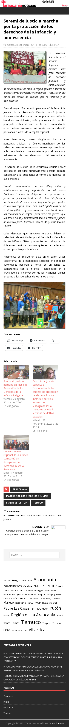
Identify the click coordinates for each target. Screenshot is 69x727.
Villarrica (37, 629)
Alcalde (7, 580)
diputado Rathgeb (34, 590)
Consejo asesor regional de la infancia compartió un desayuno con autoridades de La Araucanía (16, 460)
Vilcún (24, 630)
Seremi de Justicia (16, 502)
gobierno (22, 594)
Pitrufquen (42, 608)
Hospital (41, 594)
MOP (38, 602)
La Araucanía (10, 598)
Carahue (27, 586)
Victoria (16, 630)
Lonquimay (45, 598)
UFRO (7, 630)
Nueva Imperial (49, 602)
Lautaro (22, 598)
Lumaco (56, 598)
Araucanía (44, 579)
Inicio (6, 701)
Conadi (59, 586)
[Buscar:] (34, 555)
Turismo (57, 623)
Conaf (6, 590)
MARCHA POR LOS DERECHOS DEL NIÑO (27, 496)
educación (50, 590)
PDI (32, 608)
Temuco (38, 502)
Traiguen (46, 623)
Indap (50, 594)
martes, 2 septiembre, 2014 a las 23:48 (27, 44)
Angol (16, 580)
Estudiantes (9, 594)
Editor (55, 44)
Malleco (9, 602)
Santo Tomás (11, 623)
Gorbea (32, 594)
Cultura (21, 590)
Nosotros (8, 707)
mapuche (20, 602)
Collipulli (47, 586)
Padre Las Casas (16, 608)
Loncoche (33, 598)
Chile (36, 586)
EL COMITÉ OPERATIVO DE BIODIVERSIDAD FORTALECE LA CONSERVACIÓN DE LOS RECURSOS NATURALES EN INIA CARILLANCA (33, 657)
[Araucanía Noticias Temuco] (34, 5)
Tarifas (7, 713)
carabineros (13, 586)
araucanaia (20, 489)
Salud (60, 615)
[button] (64, 10)
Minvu (30, 602)
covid (13, 590)
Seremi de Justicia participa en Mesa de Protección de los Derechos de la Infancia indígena (15, 388)
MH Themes (58, 723)
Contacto (8, 696)
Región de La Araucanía (33, 615)
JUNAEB (57, 594)
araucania (27, 580)
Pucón (55, 608)
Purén (7, 615)
